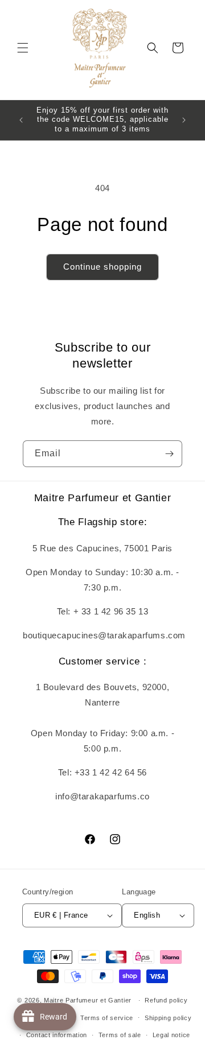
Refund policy (166, 1000)
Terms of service (106, 1017)
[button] (22, 47)
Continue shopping (102, 266)
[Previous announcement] (21, 120)
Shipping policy (168, 1017)
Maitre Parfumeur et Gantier (89, 1000)
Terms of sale (120, 1034)
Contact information (56, 1034)
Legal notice (171, 1034)
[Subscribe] (169, 453)
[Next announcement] (183, 120)
